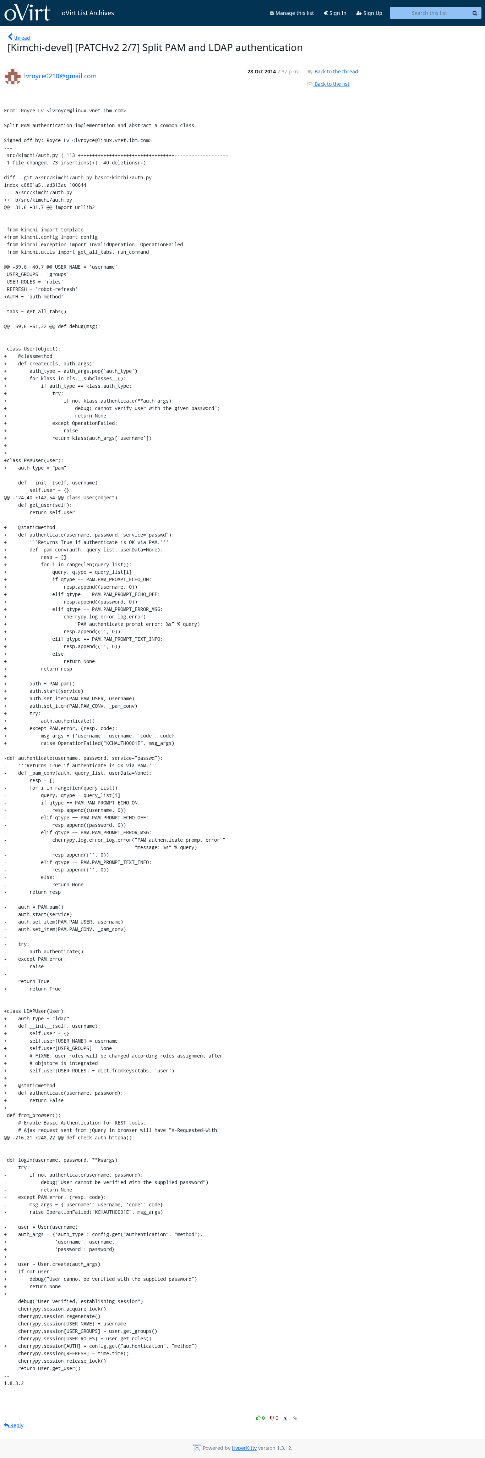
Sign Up (372, 13)
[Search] (475, 13)
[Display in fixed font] (285, 1419)
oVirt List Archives (88, 13)
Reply (16, 1425)
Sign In (337, 13)
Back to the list (331, 83)
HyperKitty (244, 1448)
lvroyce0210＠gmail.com (60, 76)
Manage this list (294, 13)
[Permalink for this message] (295, 1418)
